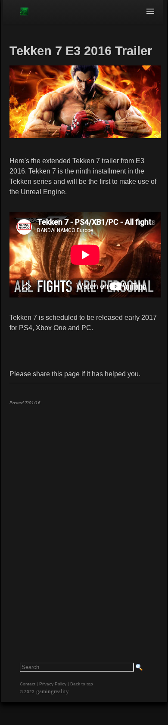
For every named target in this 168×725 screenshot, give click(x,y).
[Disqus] (85, 519)
